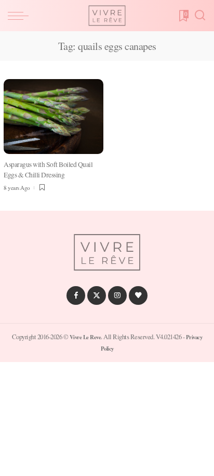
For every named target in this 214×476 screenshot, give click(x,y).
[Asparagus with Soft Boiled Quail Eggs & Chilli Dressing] (53, 116)
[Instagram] (117, 295)
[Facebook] (75, 295)
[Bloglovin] (138, 295)
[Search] (200, 15)
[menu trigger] (21, 15)
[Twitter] (96, 295)
